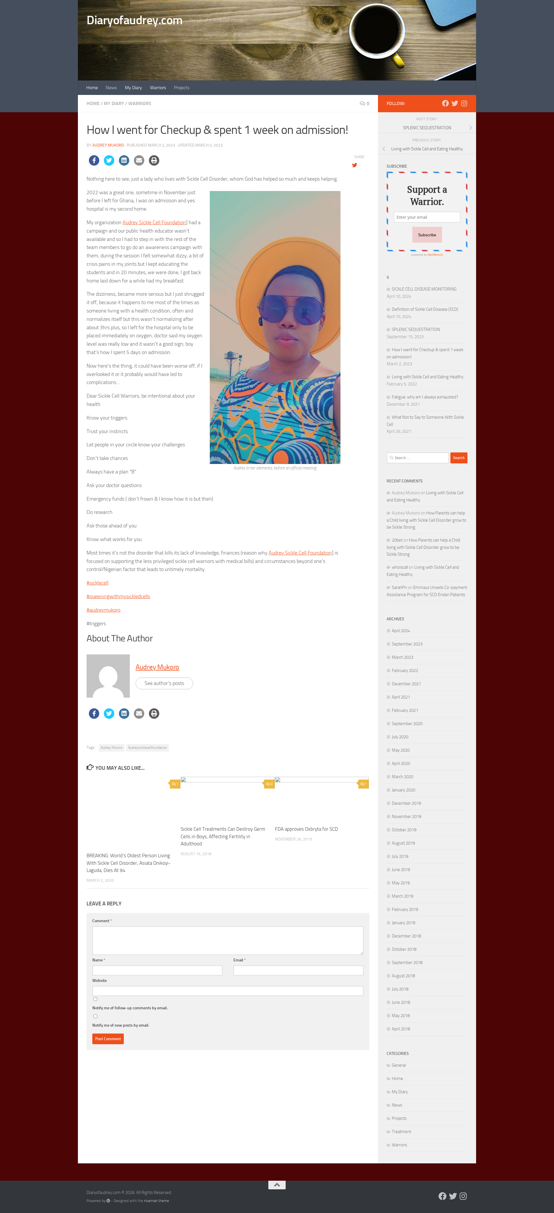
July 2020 (400, 737)
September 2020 (407, 723)
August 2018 (403, 975)
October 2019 (404, 829)
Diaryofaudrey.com (135, 20)
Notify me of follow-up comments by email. (130, 1008)
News (111, 87)
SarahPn (399, 587)
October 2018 (404, 949)
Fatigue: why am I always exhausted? (425, 397)
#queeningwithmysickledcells (118, 596)
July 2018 (400, 989)
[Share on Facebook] (94, 164)
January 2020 (403, 790)
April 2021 (401, 697)
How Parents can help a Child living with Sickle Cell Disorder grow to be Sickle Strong (426, 520)
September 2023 (407, 644)
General (399, 1065)
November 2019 (406, 816)
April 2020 (401, 763)
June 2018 (401, 1002)
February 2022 (405, 670)
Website (99, 980)
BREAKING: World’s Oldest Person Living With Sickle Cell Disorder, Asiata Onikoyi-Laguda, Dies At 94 (129, 863)
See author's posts (164, 683)
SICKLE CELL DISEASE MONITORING (424, 289)
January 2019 (403, 922)
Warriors (158, 87)
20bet (397, 540)
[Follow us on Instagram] (464, 103)
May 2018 (401, 1015)
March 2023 (402, 657)
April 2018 (401, 1029)
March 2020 (402, 776)
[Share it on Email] (139, 164)
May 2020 (401, 750)
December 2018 (406, 936)
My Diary (133, 87)
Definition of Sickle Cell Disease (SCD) (425, 309)
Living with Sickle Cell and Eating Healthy (427, 376)
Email (239, 960)
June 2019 (401, 869)
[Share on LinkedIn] (124, 164)
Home (92, 87)
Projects (181, 87)
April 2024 (401, 630)
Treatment (401, 1131)
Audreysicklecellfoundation (147, 748)
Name (98, 960)
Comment (102, 920)
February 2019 (405, 909)
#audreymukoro (103, 610)
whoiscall (400, 567)
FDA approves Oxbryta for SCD (306, 829)
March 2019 (402, 896)
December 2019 (406, 803)
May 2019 (401, 883)
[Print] (154, 164)
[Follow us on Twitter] (454, 103)
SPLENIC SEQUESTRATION (416, 329)
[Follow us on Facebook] (445, 103)
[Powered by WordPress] (108, 1201)
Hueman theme (156, 1201)
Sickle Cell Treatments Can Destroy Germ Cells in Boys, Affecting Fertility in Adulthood (223, 836)
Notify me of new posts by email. (120, 1025)
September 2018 (407, 962)
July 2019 (400, 856)
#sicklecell (97, 583)
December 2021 (406, 683)
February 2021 (405, 710)
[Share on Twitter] (109, 164)
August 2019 (403, 843)
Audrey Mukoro (108, 145)
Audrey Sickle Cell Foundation (154, 222)
